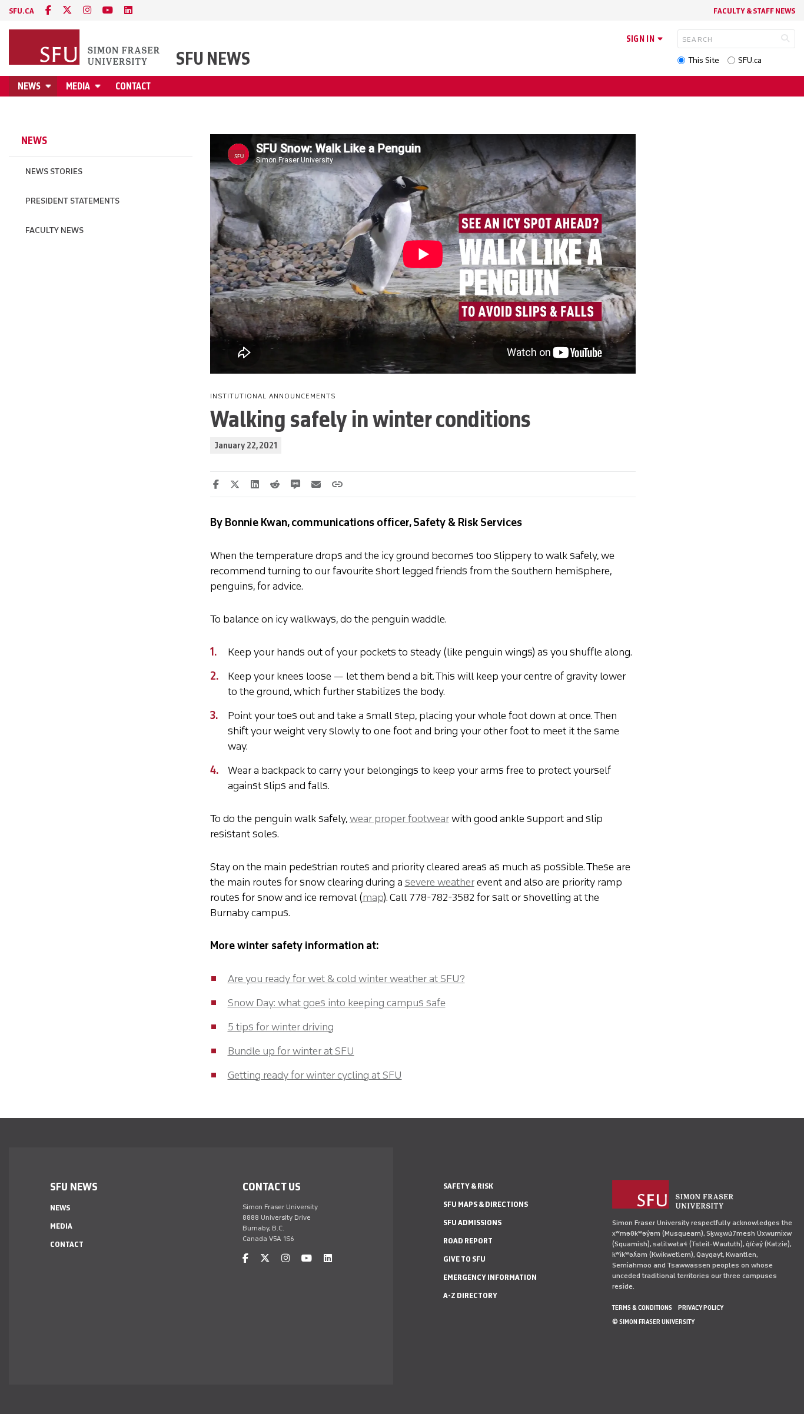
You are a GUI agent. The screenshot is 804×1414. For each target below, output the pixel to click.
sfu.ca (21, 11)
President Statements (72, 201)
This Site (703, 60)
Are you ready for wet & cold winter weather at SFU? (346, 978)
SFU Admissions (472, 1222)
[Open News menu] (50, 86)
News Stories (53, 172)
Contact (133, 86)
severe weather (439, 882)
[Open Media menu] (99, 86)
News (29, 86)
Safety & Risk (468, 1186)
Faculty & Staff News (754, 11)
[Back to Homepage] (85, 48)
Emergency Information (490, 1277)
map (373, 897)
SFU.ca (750, 60)
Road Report (468, 1241)
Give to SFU (464, 1259)
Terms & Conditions (642, 1307)
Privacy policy (700, 1307)
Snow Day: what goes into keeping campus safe (337, 1002)
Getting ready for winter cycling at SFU (315, 1075)
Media (78, 86)
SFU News (213, 59)
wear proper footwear (399, 818)
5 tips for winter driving (281, 1026)
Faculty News (54, 230)
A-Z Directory (470, 1295)
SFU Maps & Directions (485, 1204)
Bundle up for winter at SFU (291, 1050)
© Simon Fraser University (653, 1321)
